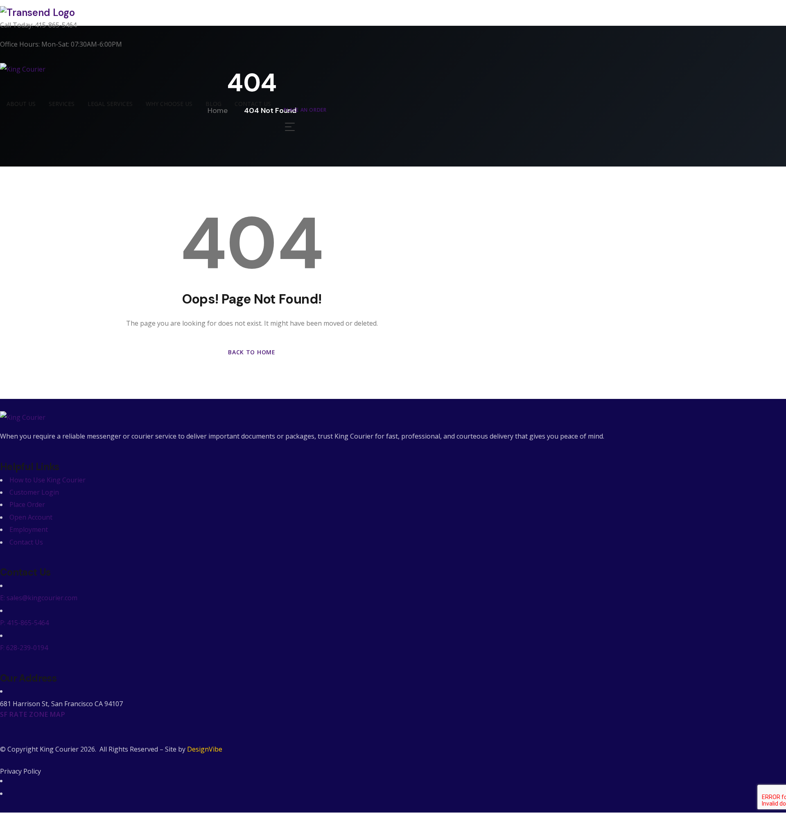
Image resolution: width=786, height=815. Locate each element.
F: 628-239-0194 (24, 647)
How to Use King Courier (47, 479)
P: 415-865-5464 (24, 622)
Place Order (27, 504)
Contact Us (26, 542)
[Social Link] (11, 780)
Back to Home (251, 352)
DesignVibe (204, 749)
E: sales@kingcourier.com (38, 597)
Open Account (30, 517)
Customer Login (34, 492)
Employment (28, 529)
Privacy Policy (20, 771)
